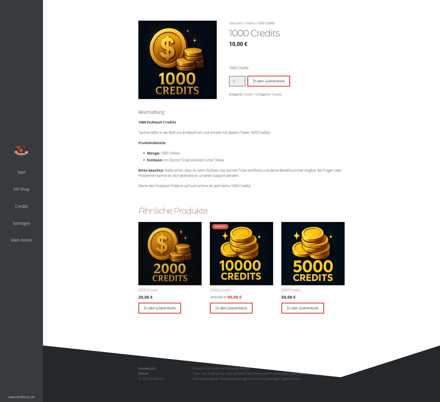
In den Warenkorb (269, 81)
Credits (250, 23)
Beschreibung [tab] (151, 112)
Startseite (235, 23)
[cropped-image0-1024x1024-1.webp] (21, 151)
